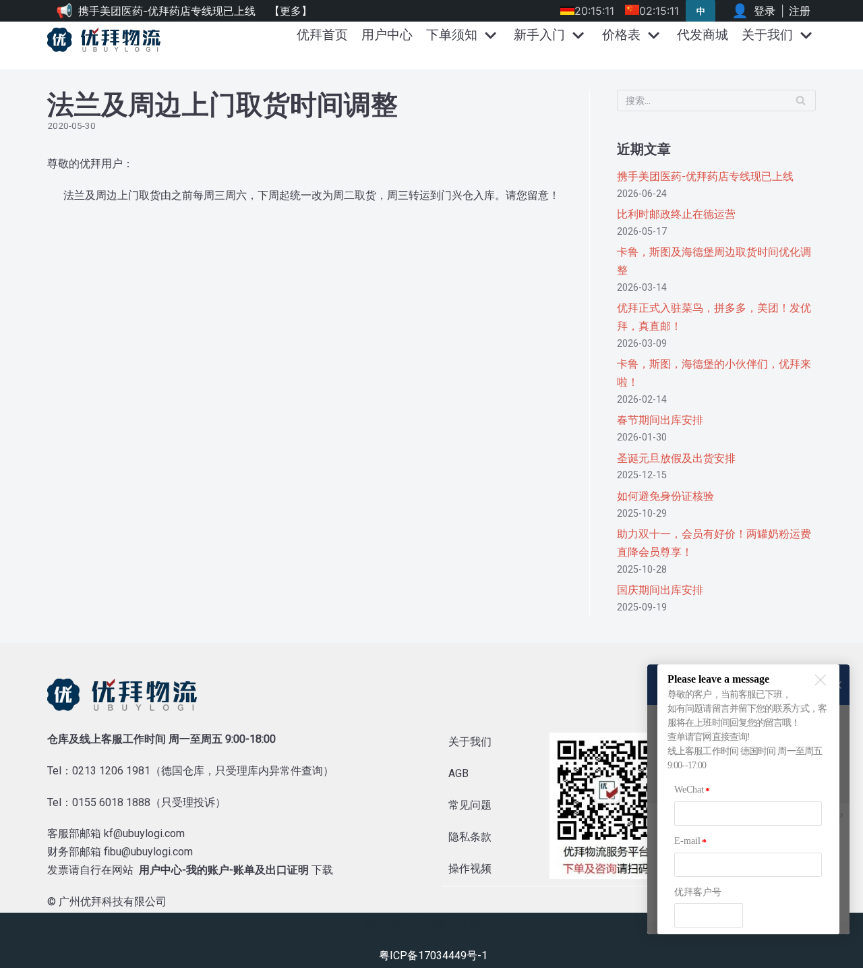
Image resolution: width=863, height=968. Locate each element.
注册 (799, 11)
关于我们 (470, 741)
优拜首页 (322, 35)
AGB (458, 773)
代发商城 (702, 35)
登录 (764, 11)
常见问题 (470, 805)
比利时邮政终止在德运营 (676, 214)
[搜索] (800, 100)
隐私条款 (470, 836)
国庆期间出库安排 (660, 589)
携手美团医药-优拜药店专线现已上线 (167, 11)
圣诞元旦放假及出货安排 (676, 458)
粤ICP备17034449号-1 (433, 955)
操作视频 (470, 868)
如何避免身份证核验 (665, 496)
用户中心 (387, 35)
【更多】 (290, 11)
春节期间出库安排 (660, 420)
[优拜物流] (107, 40)
